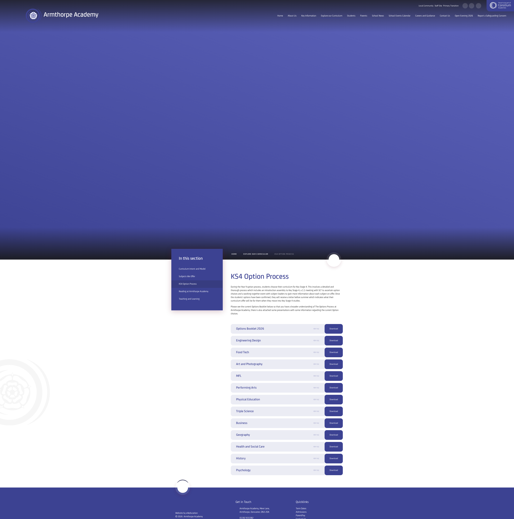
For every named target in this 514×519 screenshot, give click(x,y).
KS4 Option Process (284, 254)
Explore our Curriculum (255, 254)
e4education (192, 513)
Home (234, 254)
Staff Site (438, 6)
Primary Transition (451, 6)
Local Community (426, 6)
